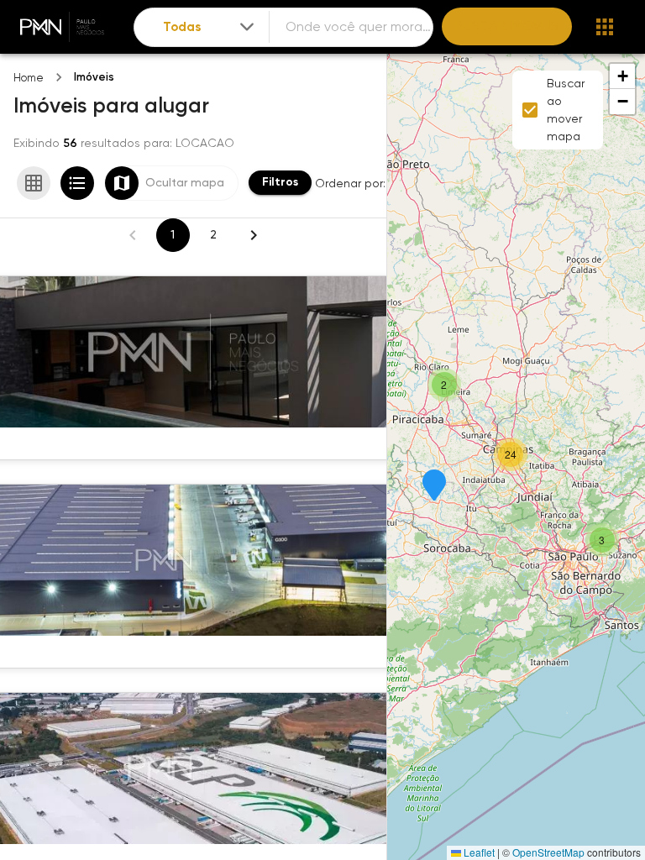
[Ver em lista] (77, 183)
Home (28, 77)
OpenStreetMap (548, 852)
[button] (434, 486)
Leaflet (478, 852)
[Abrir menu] (604, 26)
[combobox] (210, 27)
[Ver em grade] (33, 183)
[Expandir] (247, 27)
